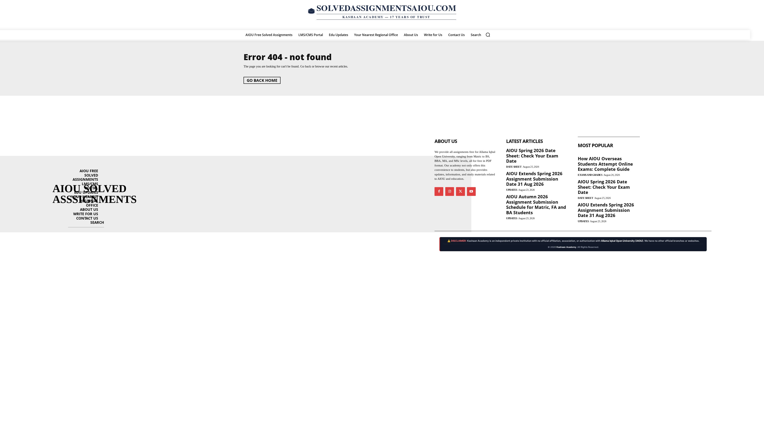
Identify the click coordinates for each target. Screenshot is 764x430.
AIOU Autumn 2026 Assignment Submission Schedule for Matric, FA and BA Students (536, 204)
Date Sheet (513, 166)
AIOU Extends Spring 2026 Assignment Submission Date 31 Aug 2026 (534, 178)
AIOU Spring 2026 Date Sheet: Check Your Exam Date (532, 155)
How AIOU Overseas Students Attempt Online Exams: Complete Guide (605, 163)
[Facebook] (439, 191)
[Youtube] (471, 191)
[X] (460, 191)
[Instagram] (449, 191)
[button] (488, 34)
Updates (511, 189)
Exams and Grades (590, 174)
